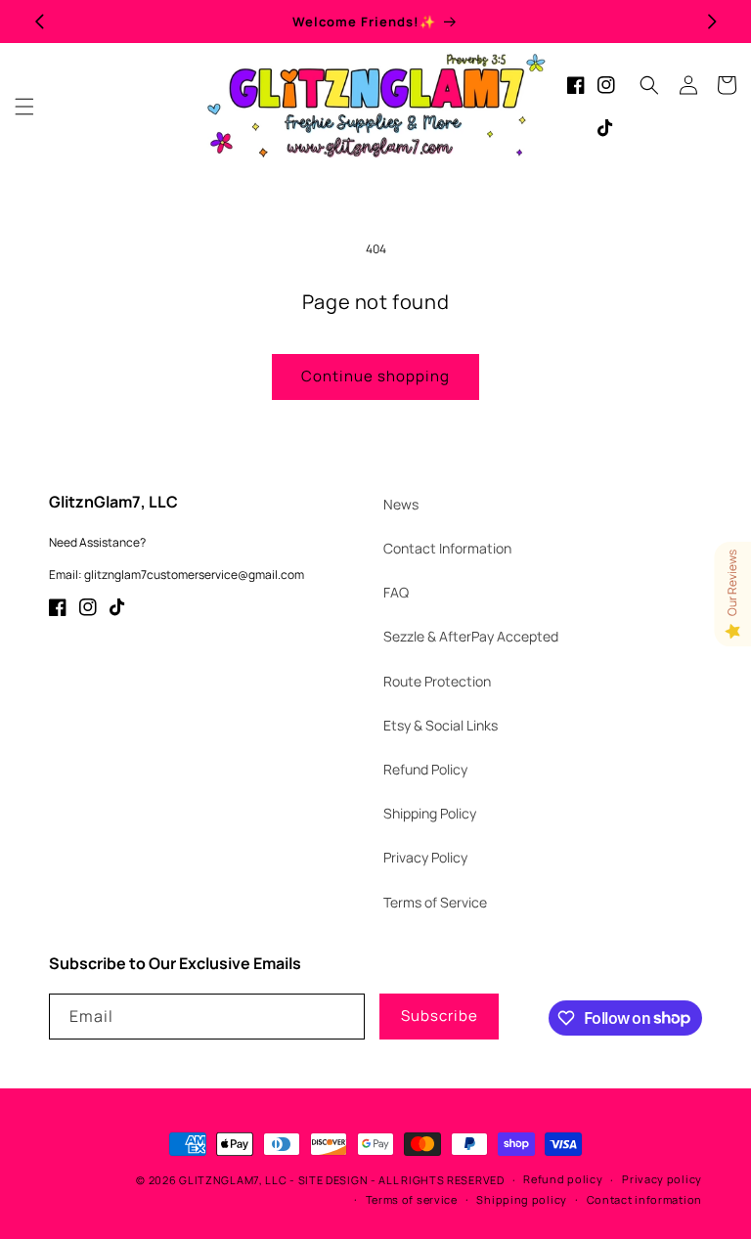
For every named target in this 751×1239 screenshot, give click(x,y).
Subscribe (439, 1015)
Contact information (644, 1199)
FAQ (396, 592)
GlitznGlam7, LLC (233, 1180)
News (401, 504)
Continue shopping (375, 376)
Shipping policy (521, 1199)
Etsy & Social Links (440, 725)
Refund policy (562, 1179)
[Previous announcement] (39, 21)
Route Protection (437, 681)
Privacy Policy (425, 857)
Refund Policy (425, 769)
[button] (24, 106)
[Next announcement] (711, 21)
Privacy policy (662, 1179)
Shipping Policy (429, 813)
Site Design (333, 1180)
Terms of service (412, 1199)
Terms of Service (435, 902)
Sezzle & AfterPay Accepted (470, 636)
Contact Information (447, 548)
